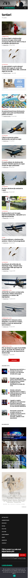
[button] (3, 8)
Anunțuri (4, 540)
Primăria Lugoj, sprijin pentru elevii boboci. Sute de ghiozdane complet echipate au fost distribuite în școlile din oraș (18, 382)
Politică (4, 528)
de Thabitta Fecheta (7, 466)
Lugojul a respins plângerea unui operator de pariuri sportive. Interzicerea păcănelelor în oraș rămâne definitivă (18, 403)
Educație (6, 444)
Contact (4, 543)
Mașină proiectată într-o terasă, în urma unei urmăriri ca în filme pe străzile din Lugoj (17, 372)
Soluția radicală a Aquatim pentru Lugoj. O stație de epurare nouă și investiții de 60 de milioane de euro (18, 393)
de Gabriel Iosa (6, 439)
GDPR (15, 558)
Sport (3, 537)
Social (3, 237)
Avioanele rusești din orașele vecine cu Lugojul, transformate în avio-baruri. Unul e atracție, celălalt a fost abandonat (17, 414)
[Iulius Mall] (14, 3)
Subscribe (22, 555)
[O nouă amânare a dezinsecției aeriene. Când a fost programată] (14, 229)
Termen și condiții (22, 558)
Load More (14, 360)
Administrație (5, 36)
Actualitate (5, 64)
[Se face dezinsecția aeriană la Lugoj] (14, 178)
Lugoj (10, 290)
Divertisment (5, 534)
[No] (26, 572)
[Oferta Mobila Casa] (14, 83)
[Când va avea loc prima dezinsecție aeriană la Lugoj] (14, 127)
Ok (14, 575)
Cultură (4, 531)
